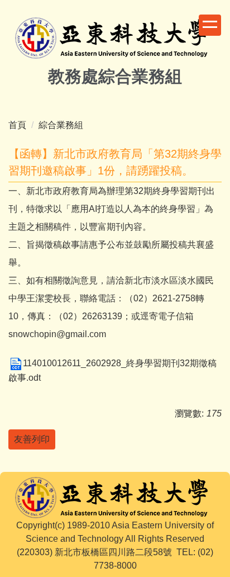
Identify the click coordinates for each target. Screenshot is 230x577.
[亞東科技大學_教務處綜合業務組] (115, 39)
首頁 (17, 125)
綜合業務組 (61, 125)
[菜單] (210, 25)
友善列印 (32, 439)
